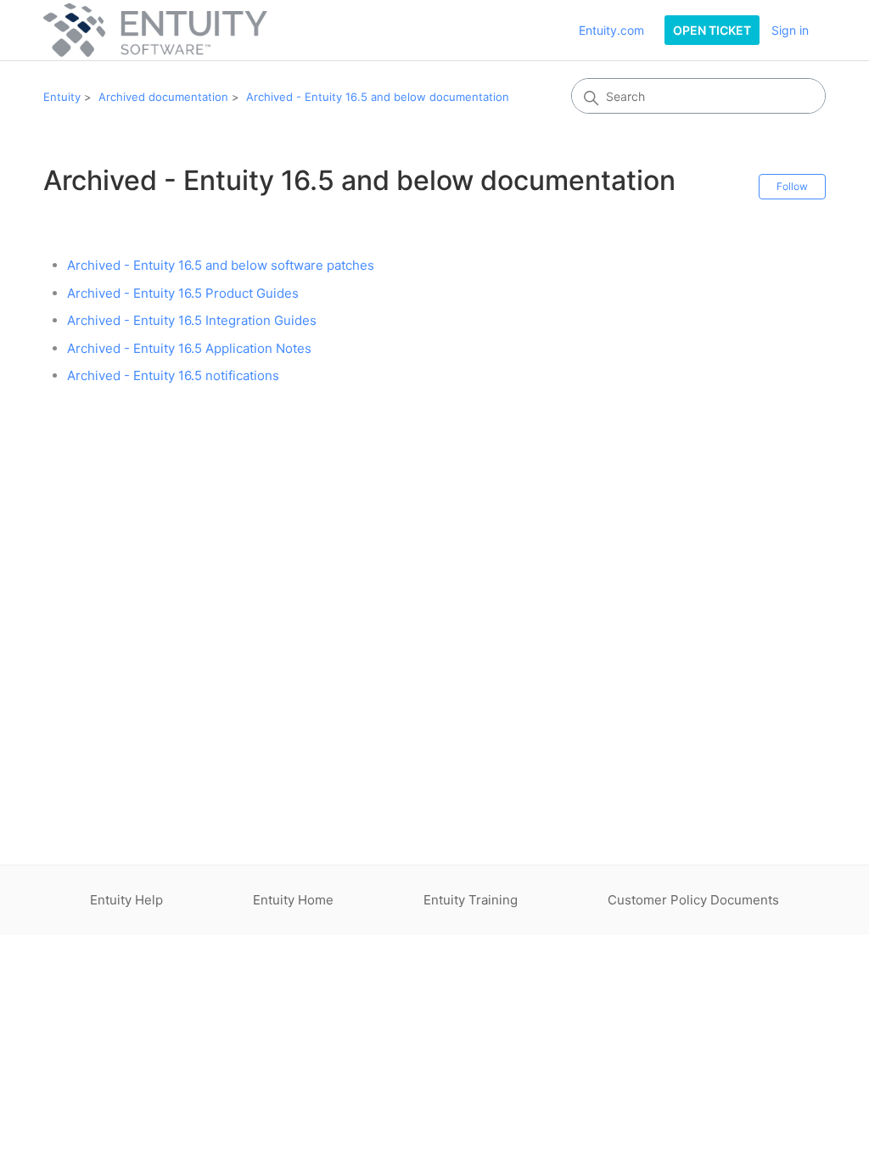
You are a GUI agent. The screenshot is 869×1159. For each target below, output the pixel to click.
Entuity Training (470, 900)
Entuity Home (293, 900)
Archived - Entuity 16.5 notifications (173, 375)
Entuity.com (611, 30)
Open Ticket (712, 30)
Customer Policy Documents (693, 900)
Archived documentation (163, 97)
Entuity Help (126, 900)
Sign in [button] (790, 30)
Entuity (62, 97)
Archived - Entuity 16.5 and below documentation (377, 97)
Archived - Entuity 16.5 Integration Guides (192, 320)
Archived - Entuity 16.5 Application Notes (189, 348)
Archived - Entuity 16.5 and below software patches (220, 265)
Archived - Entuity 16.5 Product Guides (183, 293)
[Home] (155, 30)
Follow (792, 186)
